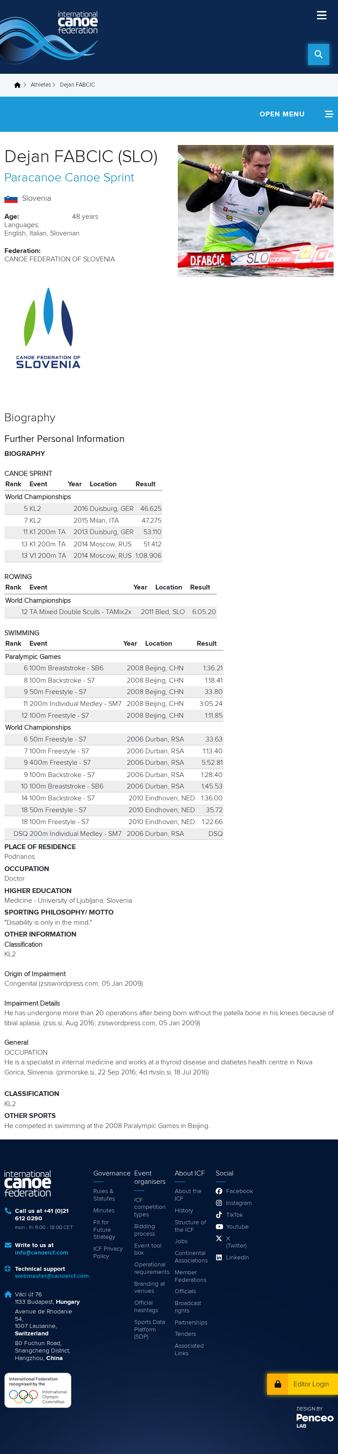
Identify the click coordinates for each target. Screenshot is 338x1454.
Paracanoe (33, 178)
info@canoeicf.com (41, 1253)
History (184, 1211)
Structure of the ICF (190, 1226)
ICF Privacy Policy (108, 1252)
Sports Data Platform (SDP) (149, 1329)
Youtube (237, 1227)
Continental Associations (191, 1257)
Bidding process (144, 1230)
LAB (301, 1426)
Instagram (237, 1203)
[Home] (50, 37)
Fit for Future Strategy (104, 1230)
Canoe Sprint (99, 178)
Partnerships (191, 1323)
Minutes (103, 1211)
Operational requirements (150, 1268)
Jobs (181, 1241)
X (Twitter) (236, 1242)
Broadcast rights (188, 1307)
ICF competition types (150, 1207)
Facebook (237, 1191)
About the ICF (188, 1195)
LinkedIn (237, 1258)
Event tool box (148, 1249)
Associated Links (189, 1349)
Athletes (41, 85)
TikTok (234, 1215)
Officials (185, 1291)
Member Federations (190, 1276)
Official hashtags (146, 1306)
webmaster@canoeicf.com (52, 1276)
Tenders (185, 1334)
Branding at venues (149, 1288)
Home (19, 85)
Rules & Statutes (104, 1195)
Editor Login (311, 1384)
